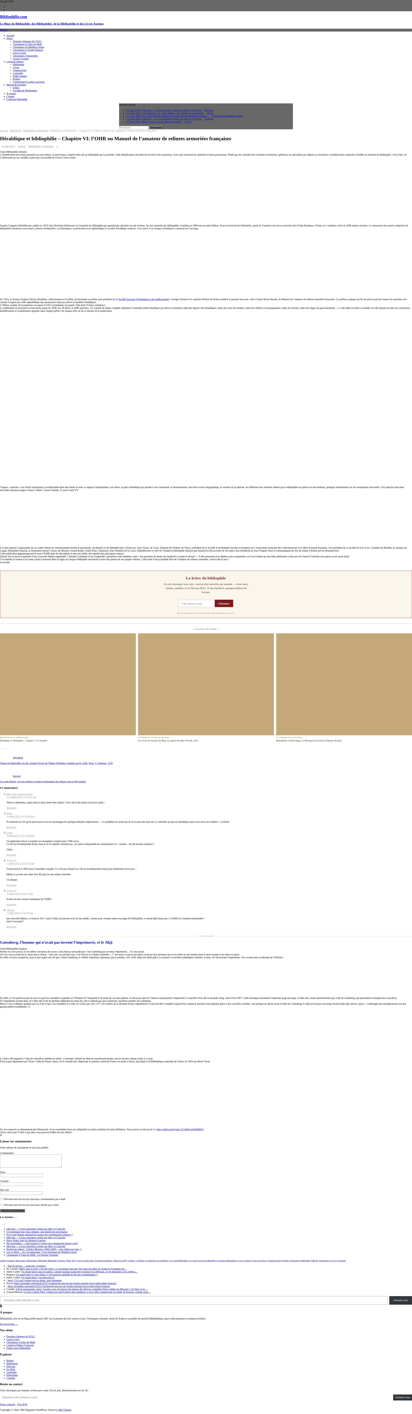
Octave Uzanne (21, 58)
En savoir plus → (9, 1324)
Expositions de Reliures (104, 1261)
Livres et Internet (244, 1261)
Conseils (10, 1378)
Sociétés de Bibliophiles (25, 90)
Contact (10, 96)
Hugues (22, 146)
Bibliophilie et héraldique (41, 146)
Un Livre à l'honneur (338, 1261)
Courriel (4, 1181)
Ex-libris (10, 1369)
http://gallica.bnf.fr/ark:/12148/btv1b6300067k (180, 1129)
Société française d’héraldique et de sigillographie (143, 299)
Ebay (74, 1261)
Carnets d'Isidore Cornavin (20, 1345)
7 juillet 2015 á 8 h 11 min (19, 893)
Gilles (9, 832)
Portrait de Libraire (274, 1261)
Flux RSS (22, 1404)
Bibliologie (18, 64)
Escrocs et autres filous (85, 1261)
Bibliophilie (42, 1261)
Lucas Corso (19, 53)
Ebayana (10, 1366)
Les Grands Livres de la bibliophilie (202, 1261)
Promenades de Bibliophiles (300, 1261)
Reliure (16, 79)
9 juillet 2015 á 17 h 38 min (20, 816)
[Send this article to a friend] (11, 747)
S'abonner (223, 603)
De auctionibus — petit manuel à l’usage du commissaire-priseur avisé (42, 1243)
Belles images (20, 76)
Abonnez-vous (400, 1300)
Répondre (11, 808)
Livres (16, 67)
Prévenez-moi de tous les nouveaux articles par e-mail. (31, 1205)
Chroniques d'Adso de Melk (20, 1342)
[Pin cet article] (6, 747)
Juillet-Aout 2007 (120, 1261)
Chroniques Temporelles (25, 55)
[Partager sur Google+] (9, 747)
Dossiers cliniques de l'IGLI (20, 1336)
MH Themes (64, 1410)
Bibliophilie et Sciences (56, 1261)
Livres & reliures (14, 61)
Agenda (3, 1261)
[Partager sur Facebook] (1, 747)
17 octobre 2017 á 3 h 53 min (21, 797)
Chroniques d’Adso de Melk (27, 44)
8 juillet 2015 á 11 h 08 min (20, 835)
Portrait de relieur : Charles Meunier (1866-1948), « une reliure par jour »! (43, 1249)
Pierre (9, 813)
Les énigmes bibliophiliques (227, 1261)
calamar (10, 910)
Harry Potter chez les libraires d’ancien (26, 1240)
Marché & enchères (16, 84)
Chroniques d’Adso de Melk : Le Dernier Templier (32, 1255)
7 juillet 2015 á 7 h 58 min (19, 913)
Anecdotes (11, 1261)
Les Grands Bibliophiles (178, 1261)
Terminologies (324, 1261)
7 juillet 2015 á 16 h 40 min (20, 863)
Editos (16, 87)
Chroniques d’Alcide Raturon (28, 50)
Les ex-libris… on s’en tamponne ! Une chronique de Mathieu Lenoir (41, 1252)
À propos (11, 93)
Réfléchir (314, 1261)
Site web (4, 1190)
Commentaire (7, 1153)
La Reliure (131, 1261)
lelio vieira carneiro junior (19, 794)
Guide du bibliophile (16, 99)
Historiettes (12, 1375)
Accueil (10, 35)
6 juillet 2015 (8, 146)
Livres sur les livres (259, 1261)
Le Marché (140, 1261)
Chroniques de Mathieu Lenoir (28, 47)
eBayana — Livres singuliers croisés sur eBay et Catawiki (35, 1229)
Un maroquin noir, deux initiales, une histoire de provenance (37, 1231)
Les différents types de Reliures (157, 1261)
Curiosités (18, 73)
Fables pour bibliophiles (18, 1348)
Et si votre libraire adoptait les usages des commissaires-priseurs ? (39, 1234)
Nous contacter (7, 1404)
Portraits (285, 1261)
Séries (9, 38)
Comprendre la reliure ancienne (29, 82)
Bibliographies (31, 1261)
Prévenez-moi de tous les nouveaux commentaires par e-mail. (35, 1199)
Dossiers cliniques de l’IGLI (27, 41)
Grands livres (19, 70)
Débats (68, 1261)
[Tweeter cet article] (4, 747)
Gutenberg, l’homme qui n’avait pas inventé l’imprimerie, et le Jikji (56, 942)
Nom (2, 1172)
